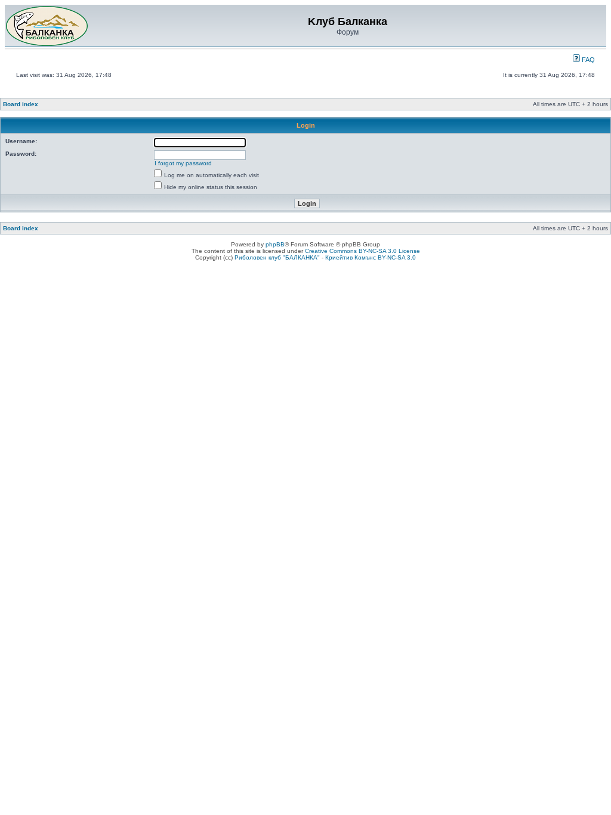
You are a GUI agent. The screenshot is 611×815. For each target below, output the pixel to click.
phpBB (275, 244)
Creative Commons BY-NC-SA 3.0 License (362, 251)
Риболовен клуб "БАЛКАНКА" (277, 257)
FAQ (587, 59)
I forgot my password (183, 163)
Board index (20, 104)
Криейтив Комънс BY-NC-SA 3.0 (370, 257)
